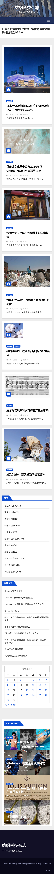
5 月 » (14, 705)
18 (27, 690)
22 (8, 695)
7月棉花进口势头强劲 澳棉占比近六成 (22, 633)
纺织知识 (9, 552)
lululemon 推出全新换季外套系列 (19, 598)
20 (40, 690)
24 (20, 695)
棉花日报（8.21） (13, 611)
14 (46, 685)
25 (27, 695)
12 (33, 685)
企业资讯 (9, 101)
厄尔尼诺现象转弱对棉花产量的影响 (27, 410)
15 (8, 690)
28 (46, 695)
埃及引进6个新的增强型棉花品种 (25, 474)
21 (46, 690)
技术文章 (9, 532)
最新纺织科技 (11, 539)
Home (48, 871)
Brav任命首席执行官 (14, 649)
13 (40, 685)
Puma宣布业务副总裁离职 (16, 656)
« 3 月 (7, 705)
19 (33, 690)
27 (40, 695)
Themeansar (46, 864)
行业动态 (9, 295)
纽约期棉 (10, 346)
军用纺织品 (10, 512)
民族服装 (9, 545)
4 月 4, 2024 (13, 115)
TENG (25, 115)
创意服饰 (9, 519)
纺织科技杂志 (27, 7)
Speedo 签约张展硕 (13, 591)
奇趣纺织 (9, 525)
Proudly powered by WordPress (14, 864)
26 (33, 695)
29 (8, 700)
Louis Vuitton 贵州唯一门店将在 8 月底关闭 (24, 604)
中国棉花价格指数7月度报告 (17, 627)
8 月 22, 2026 (13, 746)
